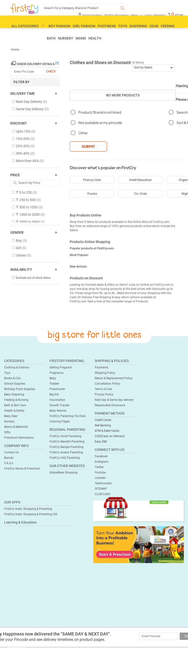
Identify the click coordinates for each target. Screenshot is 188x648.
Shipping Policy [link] (105, 373)
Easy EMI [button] (101, 441)
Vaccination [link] (57, 400)
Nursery (65, 38)
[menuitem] (24, 9)
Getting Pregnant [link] (60, 367)
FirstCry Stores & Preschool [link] (22, 468)
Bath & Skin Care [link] (15, 405)
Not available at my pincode (100, 122)
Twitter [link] (99, 467)
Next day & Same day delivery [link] (114, 400)
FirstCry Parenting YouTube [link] (67, 416)
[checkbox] (33, 102)
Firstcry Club (92, 180)
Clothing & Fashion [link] (16, 367)
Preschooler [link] (57, 389)
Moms (81, 38)
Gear (154, 26)
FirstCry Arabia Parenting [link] (66, 452)
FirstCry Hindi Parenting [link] (65, 436)
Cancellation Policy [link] (107, 383)
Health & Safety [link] (14, 410)
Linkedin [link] (100, 478)
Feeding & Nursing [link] (16, 400)
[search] (83, 8)
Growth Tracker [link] (59, 405)
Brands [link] (8, 457)
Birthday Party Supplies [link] (19, 389)
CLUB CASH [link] (102, 494)
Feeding (168, 26)
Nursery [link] (9, 421)
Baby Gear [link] (11, 416)
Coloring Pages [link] (59, 421)
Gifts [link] (7, 432)
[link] (138, 544)
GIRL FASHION (84, 26)
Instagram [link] (101, 461)
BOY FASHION (59, 26)
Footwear (107, 26)
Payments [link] (101, 367)
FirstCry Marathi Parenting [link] (66, 441)
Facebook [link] (101, 456)
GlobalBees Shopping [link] (63, 472)
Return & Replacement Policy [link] (113, 378)
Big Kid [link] (54, 394)
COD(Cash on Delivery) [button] (110, 436)
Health (94, 38)
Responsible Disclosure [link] (110, 405)
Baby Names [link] (57, 410)
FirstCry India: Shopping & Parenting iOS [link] (30, 514)
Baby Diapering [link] (14, 394)
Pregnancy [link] (56, 373)
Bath (51, 38)
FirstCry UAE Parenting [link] (64, 457)
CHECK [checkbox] (51, 71)
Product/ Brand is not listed (99, 112)
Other (83, 133)
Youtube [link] (100, 472)
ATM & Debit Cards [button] (107, 430)
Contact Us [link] (11, 452)
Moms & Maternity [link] (16, 427)
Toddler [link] (54, 383)
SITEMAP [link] (101, 488)
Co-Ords (140, 193)
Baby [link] (52, 378)
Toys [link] (7, 373)
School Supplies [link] (14, 383)
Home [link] (15, 49)
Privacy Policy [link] (104, 394)
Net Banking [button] (103, 425)
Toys (122, 26)
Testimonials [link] (103, 483)
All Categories (24, 26)
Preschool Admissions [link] (19, 437)
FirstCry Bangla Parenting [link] (66, 447)
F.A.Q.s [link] (8, 463)
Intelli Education (140, 180)
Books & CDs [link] (12, 378)
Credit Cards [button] (103, 419)
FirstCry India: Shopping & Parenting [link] (28, 509)
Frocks (92, 193)
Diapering (138, 26)
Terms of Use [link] (103, 389)
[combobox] (153, 67)
